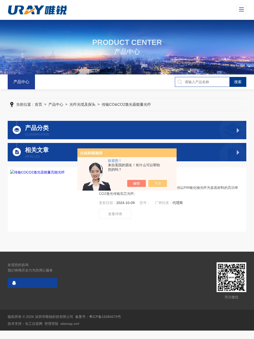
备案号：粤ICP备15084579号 (98, 317)
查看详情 (115, 214)
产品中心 (21, 82)
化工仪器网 (33, 324)
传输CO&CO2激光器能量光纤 (126, 104)
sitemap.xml (69, 324)
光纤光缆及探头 (82, 104)
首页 (38, 104)
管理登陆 (51, 324)
